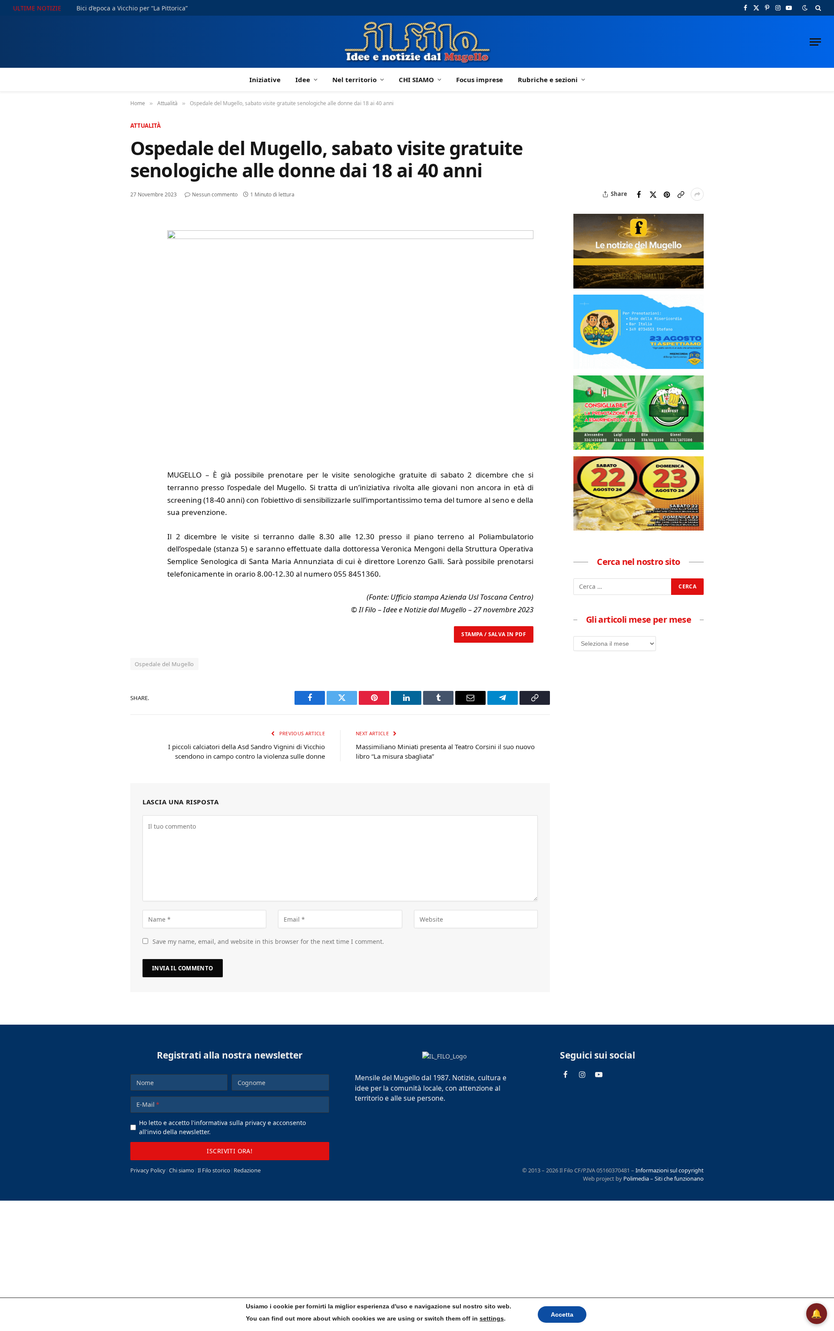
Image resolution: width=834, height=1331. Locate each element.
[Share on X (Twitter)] (652, 194)
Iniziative (265, 79)
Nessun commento (215, 194)
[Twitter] (138, 265)
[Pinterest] (138, 285)
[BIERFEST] (638, 447)
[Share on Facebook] (638, 194)
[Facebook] (138, 245)
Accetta (562, 1314)
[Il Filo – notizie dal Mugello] (417, 42)
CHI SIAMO (416, 79)
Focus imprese (479, 79)
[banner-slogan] (638, 286)
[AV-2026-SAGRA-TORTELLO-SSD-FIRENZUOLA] (638, 528)
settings (492, 1318)
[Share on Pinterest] (666, 194)
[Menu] (815, 42)
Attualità (145, 125)
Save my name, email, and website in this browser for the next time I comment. (268, 941)
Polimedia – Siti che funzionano (663, 1178)
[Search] (817, 8)
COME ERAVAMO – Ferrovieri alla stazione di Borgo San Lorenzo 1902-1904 (184, 8)
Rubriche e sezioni (548, 79)
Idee (302, 79)
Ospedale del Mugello (164, 664)
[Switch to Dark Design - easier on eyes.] (805, 8)
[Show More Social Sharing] (697, 194)
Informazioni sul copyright (669, 1170)
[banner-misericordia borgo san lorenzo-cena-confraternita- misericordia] (638, 366)
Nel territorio (354, 79)
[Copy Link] (680, 194)
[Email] (138, 305)
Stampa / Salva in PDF (493, 634)
